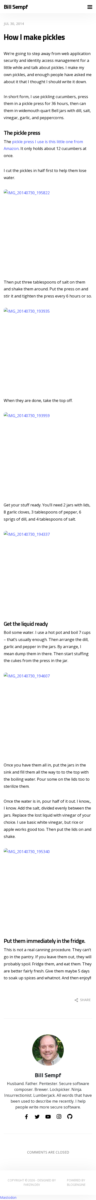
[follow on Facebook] (26, 1117)
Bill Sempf (16, 6)
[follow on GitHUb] (70, 1117)
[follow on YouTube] (48, 1117)
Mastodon (8, 1197)
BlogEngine (76, 1185)
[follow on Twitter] (37, 1117)
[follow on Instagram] (59, 1117)
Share (85, 999)
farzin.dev (32, 1185)
